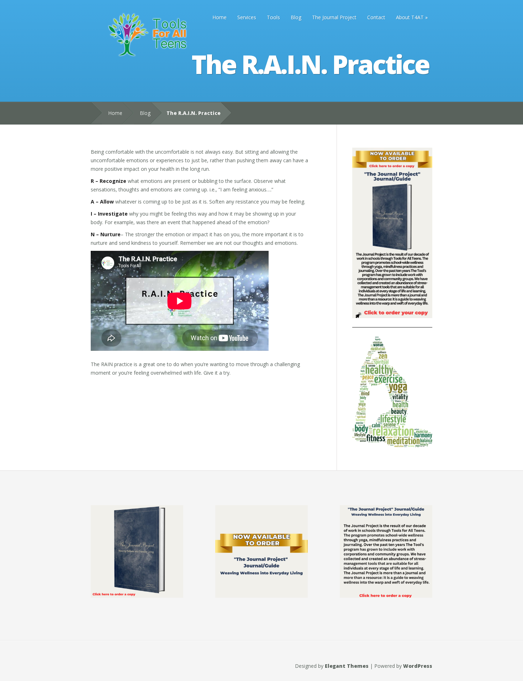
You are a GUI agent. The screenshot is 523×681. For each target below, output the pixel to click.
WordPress (417, 665)
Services (246, 17)
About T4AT (410, 17)
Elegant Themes (347, 665)
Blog (296, 17)
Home (219, 17)
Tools (273, 17)
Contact (376, 17)
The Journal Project (334, 17)
